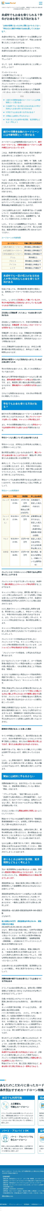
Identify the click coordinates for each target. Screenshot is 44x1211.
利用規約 (26, 1204)
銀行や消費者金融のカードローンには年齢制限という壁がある (23, 101)
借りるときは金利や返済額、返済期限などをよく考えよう (23, 120)
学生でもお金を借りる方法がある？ (20, 112)
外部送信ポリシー (36, 1204)
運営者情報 (3, 1204)
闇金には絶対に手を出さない (18, 116)
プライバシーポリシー (15, 1204)
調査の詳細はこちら (7, 1196)
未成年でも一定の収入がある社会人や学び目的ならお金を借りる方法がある (23, 107)
